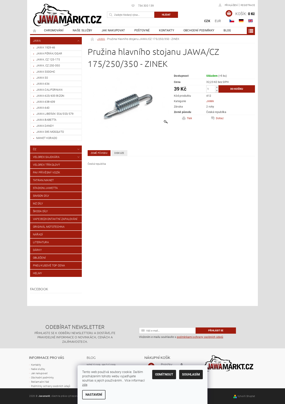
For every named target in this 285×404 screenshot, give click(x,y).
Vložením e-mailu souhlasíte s (181, 337)
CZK (207, 21)
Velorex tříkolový (46, 164)
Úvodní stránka (34, 30)
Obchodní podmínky (198, 30)
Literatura (41, 242)
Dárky (37, 250)
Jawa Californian (49, 89)
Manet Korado (46, 138)
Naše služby (82, 30)
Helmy (37, 273)
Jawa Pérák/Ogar (49, 53)
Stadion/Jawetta (45, 188)
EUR (218, 21)
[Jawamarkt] (68, 15)
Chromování (53, 30)
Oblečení (39, 257)
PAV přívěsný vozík (46, 172)
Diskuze (119, 153)
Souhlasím (191, 374)
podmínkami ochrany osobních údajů (200, 337)
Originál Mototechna (49, 226)
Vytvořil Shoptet (246, 396)
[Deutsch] (241, 20)
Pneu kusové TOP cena (49, 265)
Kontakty (166, 30)
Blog (227, 30)
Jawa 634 (43, 83)
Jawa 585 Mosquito (50, 131)
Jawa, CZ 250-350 (48, 65)
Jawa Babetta (46, 119)
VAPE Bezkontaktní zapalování (55, 219)
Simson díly (41, 195)
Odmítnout (164, 374)
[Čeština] (232, 20)
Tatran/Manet (43, 180)
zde (84, 385)
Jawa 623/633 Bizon (50, 95)
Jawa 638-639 (45, 101)
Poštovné (142, 30)
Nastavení (94, 394)
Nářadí (38, 234)
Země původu (99, 153)
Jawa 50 (42, 77)
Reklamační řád (40, 381)
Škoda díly (40, 211)
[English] (250, 20)
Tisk (189, 118)
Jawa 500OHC (45, 71)
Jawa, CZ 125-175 (48, 59)
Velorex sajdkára (46, 156)
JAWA (37, 40)
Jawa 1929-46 (45, 47)
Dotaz (220, 118)
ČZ (34, 149)
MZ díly (38, 203)
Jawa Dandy (45, 125)
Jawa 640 (43, 107)
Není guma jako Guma (101, 364)
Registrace (248, 5)
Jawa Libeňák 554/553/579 (55, 113)
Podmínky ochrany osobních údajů (50, 386)
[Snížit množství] (216, 90)
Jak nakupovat (113, 30)
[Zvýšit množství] (216, 87)
